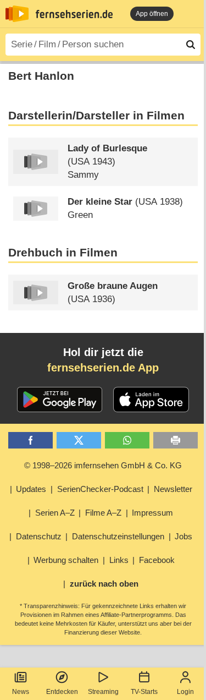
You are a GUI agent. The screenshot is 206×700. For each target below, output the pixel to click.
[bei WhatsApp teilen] (127, 440)
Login (185, 692)
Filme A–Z (103, 512)
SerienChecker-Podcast (100, 489)
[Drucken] (175, 440)
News (20, 692)
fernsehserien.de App (103, 368)
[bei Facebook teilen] (30, 440)
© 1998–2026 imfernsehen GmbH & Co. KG (103, 465)
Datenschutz (39, 536)
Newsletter (173, 489)
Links (119, 560)
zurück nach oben (104, 583)
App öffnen (152, 14)
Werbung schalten (66, 560)
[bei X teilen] (79, 440)
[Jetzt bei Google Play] (59, 399)
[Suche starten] (191, 45)
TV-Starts (144, 692)
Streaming (103, 692)
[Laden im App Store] (151, 399)
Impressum (152, 512)
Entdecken (62, 692)
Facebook (157, 560)
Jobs (183, 536)
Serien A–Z (55, 512)
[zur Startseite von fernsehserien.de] (17, 14)
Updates (31, 489)
